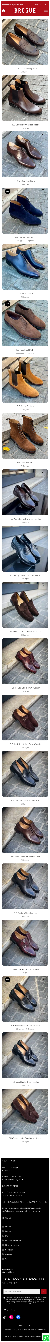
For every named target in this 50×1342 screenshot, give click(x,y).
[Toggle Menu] (46, 11)
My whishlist (19, 5)
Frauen (8, 1231)
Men (7, 1236)
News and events (12, 1245)
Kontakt (8, 1254)
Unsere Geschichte (13, 1240)
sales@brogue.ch (15, 1179)
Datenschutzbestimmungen (13, 1336)
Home (8, 1227)
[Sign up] (44, 1291)
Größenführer (8, 1272)
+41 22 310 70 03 (15, 1176)
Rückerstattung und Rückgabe (35, 1336)
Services (9, 1250)
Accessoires (7, 1269)
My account (7, 5)
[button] (6, 1259)
